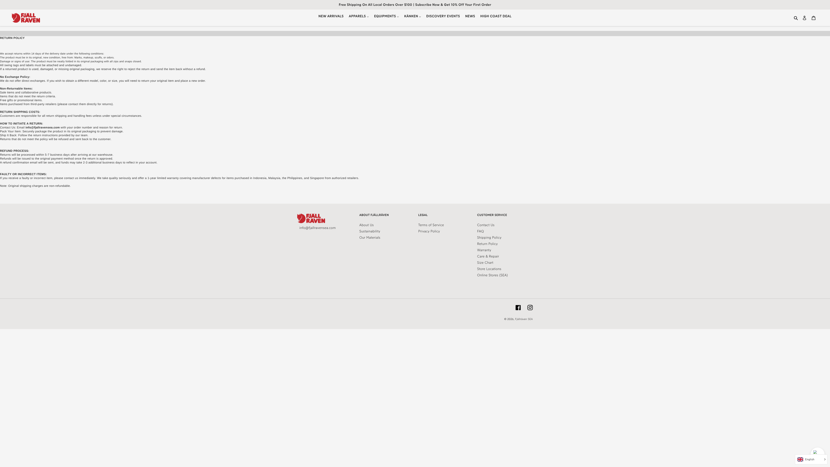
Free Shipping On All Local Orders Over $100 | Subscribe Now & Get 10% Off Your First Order (415, 5)
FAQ (480, 231)
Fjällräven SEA (524, 319)
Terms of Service (431, 225)
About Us (366, 225)
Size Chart (485, 263)
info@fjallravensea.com (317, 228)
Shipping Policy (489, 237)
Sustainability (369, 231)
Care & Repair (488, 256)
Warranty (484, 250)
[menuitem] (331, 16)
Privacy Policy (429, 231)
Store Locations (489, 269)
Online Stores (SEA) (492, 275)
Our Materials (369, 237)
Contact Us (486, 225)
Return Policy (487, 244)
